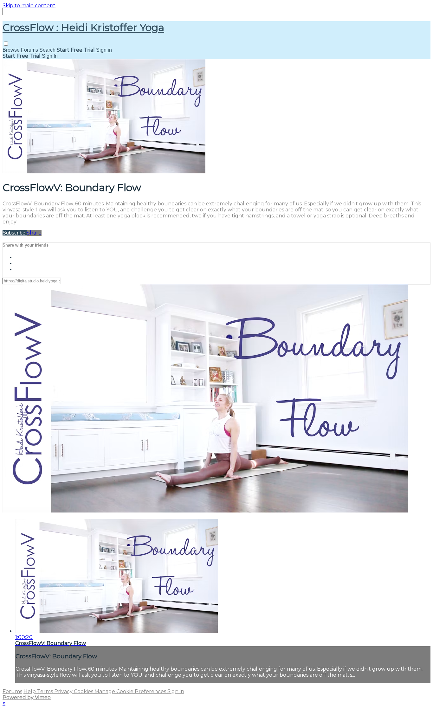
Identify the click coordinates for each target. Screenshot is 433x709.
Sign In (50, 56)
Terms (45, 691)
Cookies (84, 691)
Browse (12, 50)
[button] (6, 44)
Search (48, 50)
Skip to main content (29, 6)
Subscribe (15, 232)
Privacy (64, 691)
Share (34, 233)
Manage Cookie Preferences (130, 691)
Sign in (104, 50)
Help (30, 691)
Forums (30, 50)
